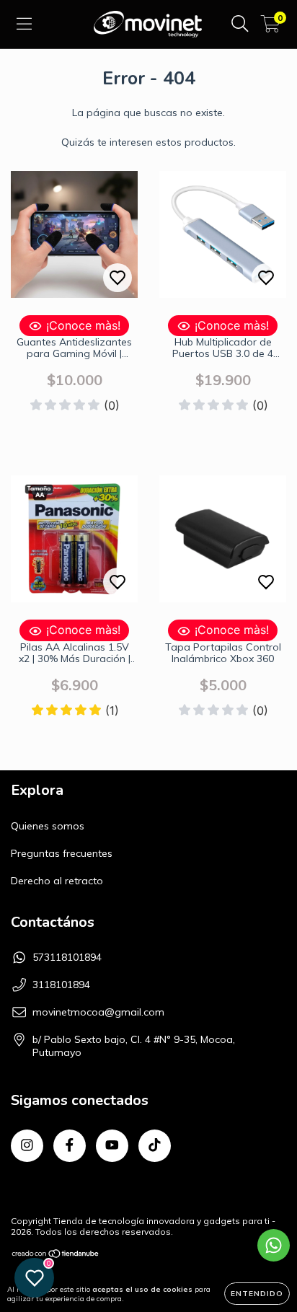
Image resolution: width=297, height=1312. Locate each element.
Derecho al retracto (57, 880)
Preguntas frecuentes (61, 853)
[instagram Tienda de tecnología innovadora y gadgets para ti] (27, 1146)
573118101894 (67, 957)
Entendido (257, 1293)
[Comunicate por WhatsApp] (273, 1245)
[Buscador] (240, 23)
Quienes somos (47, 825)
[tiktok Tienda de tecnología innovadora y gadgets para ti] (154, 1146)
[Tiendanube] (56, 1255)
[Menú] (24, 23)
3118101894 (61, 984)
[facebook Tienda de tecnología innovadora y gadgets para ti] (69, 1146)
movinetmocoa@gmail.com (98, 1011)
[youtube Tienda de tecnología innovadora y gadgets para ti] (112, 1146)
